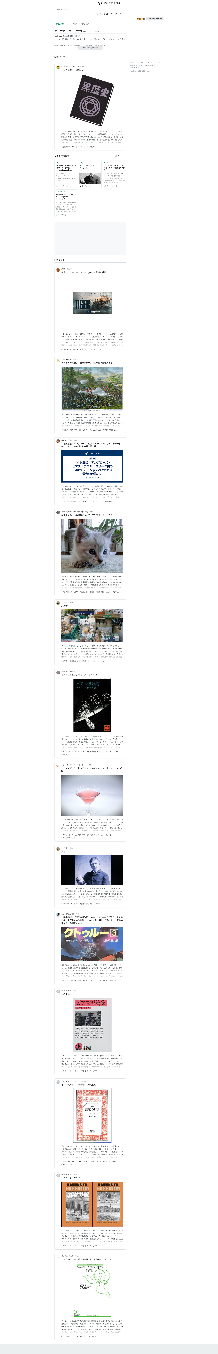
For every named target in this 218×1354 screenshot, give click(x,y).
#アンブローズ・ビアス (80, 147)
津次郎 (63, 269)
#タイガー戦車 (78, 349)
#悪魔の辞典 (65, 147)
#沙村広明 (106, 1161)
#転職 (113, 1161)
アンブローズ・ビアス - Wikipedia (88, 167)
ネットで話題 (72, 24)
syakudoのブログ (66, 440)
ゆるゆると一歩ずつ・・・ (69, 66)
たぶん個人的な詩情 (67, 914)
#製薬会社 (112, 430)
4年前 (72, 602)
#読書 (63, 980)
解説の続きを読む (89, 48)
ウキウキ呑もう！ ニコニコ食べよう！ (73, 765)
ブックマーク (60, 163)
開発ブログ (153, 65)
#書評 (94, 1336)
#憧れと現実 (105, 592)
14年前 (76, 1256)
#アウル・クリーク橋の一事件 (108, 752)
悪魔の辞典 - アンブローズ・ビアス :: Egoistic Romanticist (66, 196)
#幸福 (98, 592)
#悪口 (92, 904)
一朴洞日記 (64, 602)
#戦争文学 (108, 501)
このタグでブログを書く (154, 19)
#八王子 (64, 661)
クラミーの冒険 (66, 359)
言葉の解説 (60, 24)
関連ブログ (85, 24)
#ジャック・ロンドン (104, 835)
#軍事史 (105, 430)
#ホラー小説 (71, 980)
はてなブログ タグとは (136, 65)
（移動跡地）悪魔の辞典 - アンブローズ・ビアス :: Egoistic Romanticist (66, 168)
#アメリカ (99, 501)
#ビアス (64, 752)
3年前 (91, 512)
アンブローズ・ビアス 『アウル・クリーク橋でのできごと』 (114, 168)
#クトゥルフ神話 (83, 980)
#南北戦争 (65, 430)
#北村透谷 (72, 661)
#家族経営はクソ (67, 1164)
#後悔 (92, 147)
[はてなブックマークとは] (68, 155)
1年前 (74, 359)
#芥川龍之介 (65, 755)
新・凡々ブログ (66, 991)
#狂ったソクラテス (68, 838)
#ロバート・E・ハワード (70, 1071)
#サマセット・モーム (69, 835)
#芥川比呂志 (81, 661)
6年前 (74, 991)
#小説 (63, 501)
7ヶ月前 (69, 269)
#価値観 (91, 592)
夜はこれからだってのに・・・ (71, 1081)
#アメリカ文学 (85, 1336)
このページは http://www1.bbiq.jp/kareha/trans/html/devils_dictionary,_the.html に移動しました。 (66, 177)
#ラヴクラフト (96, 980)
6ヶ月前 (81, 66)
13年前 (75, 1174)
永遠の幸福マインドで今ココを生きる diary (74, 512)
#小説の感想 (71, 501)
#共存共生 (115, 592)
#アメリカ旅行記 (94, 430)
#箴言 (92, 1161)
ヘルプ (147, 65)
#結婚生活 (83, 592)
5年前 (77, 914)
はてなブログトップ (135, 67)
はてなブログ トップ (63, 9)
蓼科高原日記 (65, 671)
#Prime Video (66, 349)
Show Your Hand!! (67, 1256)
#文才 (98, 904)
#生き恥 (98, 1161)
